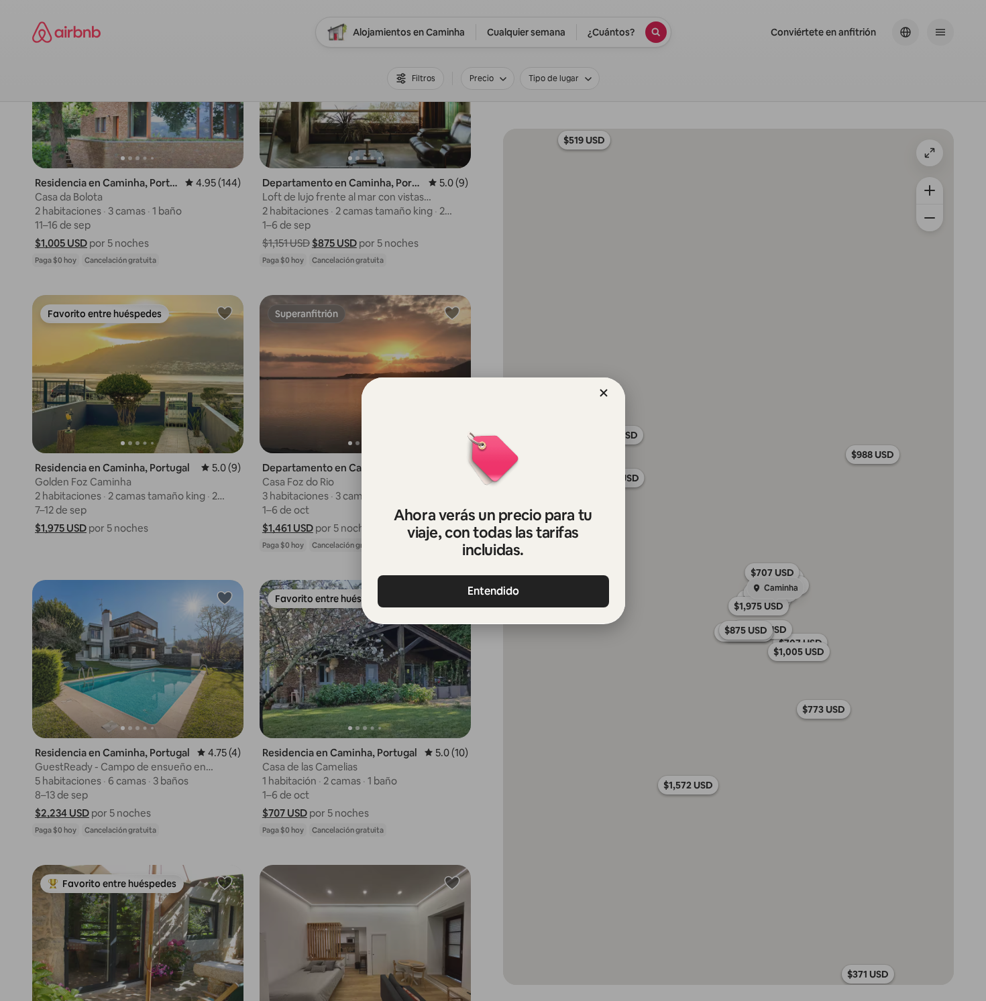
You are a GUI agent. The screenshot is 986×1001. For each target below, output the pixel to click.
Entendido (493, 591)
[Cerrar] (603, 393)
